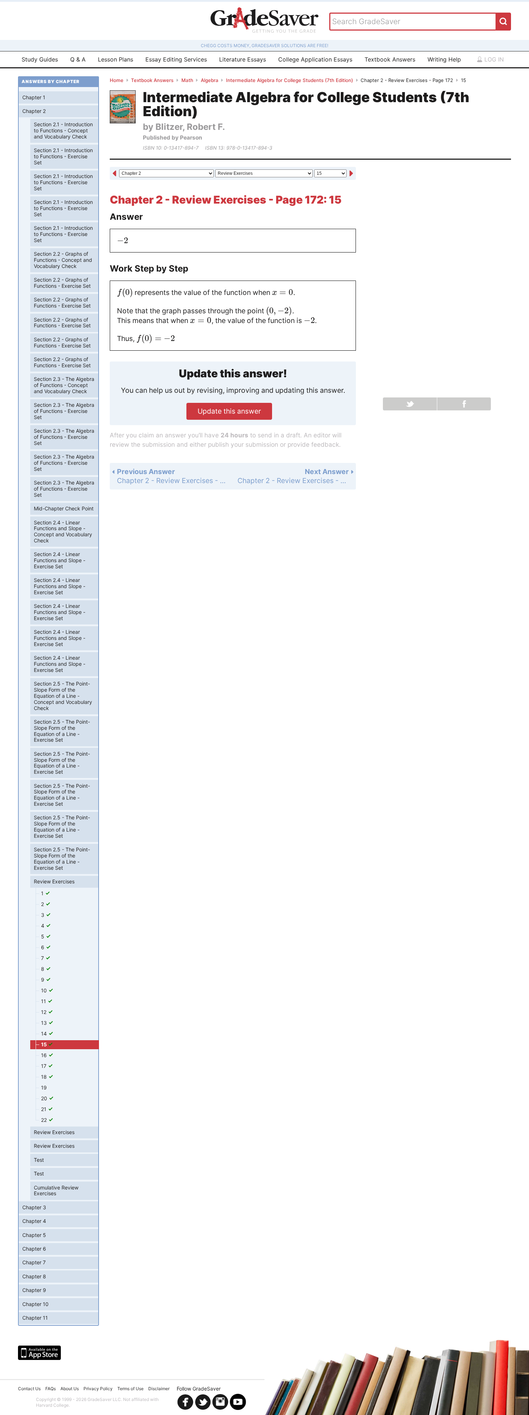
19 (44, 1087)
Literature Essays (242, 59)
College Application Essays (315, 59)
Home (116, 80)
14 (44, 1033)
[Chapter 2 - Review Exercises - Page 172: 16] (351, 173)
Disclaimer (158, 1388)
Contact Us (29, 1388)
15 (44, 1044)
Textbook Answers (390, 59)
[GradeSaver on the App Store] (39, 1353)
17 (44, 1066)
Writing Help (444, 59)
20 (45, 1098)
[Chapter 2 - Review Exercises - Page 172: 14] (114, 173)
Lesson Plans (115, 59)
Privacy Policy (98, 1388)
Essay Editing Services (176, 59)
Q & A (78, 59)
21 (44, 1109)
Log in (493, 59)
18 (44, 1077)
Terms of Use (130, 1388)
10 (44, 990)
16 (44, 1055)
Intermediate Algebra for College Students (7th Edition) (289, 80)
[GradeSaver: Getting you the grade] (264, 21)
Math (187, 80)
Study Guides (40, 59)
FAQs (50, 1388)
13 (44, 1023)
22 (44, 1120)
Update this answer (229, 411)
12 (44, 1012)
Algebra (209, 80)
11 (44, 1001)
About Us (69, 1388)
